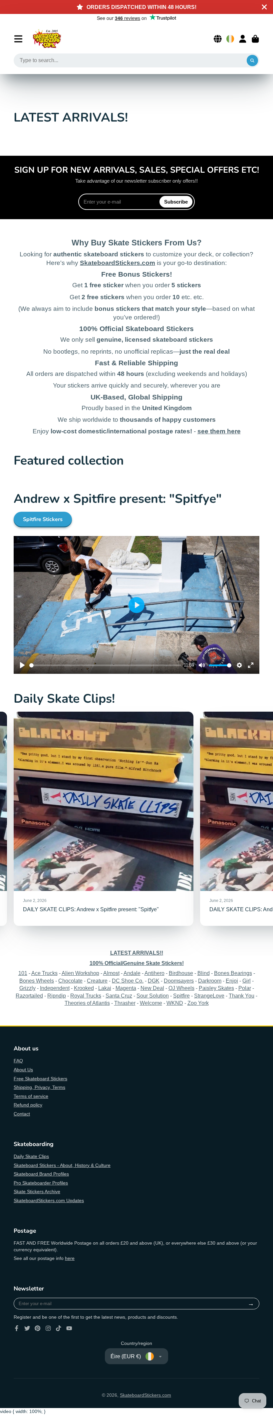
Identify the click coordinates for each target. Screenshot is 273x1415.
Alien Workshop (80, 973)
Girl (246, 981)
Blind (203, 973)
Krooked (84, 988)
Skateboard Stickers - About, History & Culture (62, 1165)
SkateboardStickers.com (145, 1395)
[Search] (252, 60)
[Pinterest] (38, 1328)
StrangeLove (209, 996)
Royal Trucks (85, 996)
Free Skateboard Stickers (40, 1078)
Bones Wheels (36, 981)
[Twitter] (27, 1328)
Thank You (241, 996)
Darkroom (209, 981)
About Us (23, 1069)
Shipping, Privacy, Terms (39, 1087)
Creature (97, 981)
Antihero (154, 973)
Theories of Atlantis (87, 1003)
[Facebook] (17, 1328)
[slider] (105, 665)
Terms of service (31, 1096)
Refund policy (28, 1104)
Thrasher (125, 1003)
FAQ (18, 1060)
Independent (55, 988)
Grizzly (27, 988)
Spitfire (181, 996)
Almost (111, 973)
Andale (132, 973)
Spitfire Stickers (43, 519)
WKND (174, 1003)
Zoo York (198, 1003)
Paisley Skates (216, 988)
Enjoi (232, 981)
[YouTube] (69, 1328)
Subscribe (176, 202)
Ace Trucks (44, 973)
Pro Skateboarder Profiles (41, 1183)
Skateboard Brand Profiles (41, 1174)
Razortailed (29, 996)
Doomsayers (179, 981)
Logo (47, 39)
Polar (244, 988)
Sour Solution (152, 996)
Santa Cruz (119, 996)
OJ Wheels (181, 988)
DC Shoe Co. (127, 981)
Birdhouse (181, 973)
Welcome (151, 1003)
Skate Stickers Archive (37, 1191)
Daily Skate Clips (31, 1156)
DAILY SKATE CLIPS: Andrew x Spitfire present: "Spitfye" (103, 819)
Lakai (104, 988)
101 (22, 973)
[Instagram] (48, 1328)
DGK (153, 981)
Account (243, 39)
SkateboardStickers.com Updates (49, 1200)
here (70, 1258)
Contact (22, 1113)
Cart (255, 39)
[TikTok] (59, 1328)
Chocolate (70, 981)
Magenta (126, 988)
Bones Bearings (233, 973)
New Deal (152, 988)
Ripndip (56, 996)
